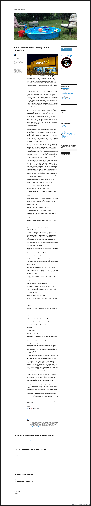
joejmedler (16, 57)
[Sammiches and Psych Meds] (69, 56)
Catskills (18, 67)
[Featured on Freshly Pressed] (66, 49)
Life (20, 69)
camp (19, 64)
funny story (20, 68)
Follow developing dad (68, 143)
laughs (18, 69)
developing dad (20, 8)
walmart (20, 73)
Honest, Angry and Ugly (66, 137)
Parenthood (16, 61)
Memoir (20, 60)
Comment (54, 462)
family (15, 60)
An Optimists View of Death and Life (68, 133)
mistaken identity (17, 70)
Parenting (18, 62)
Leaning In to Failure (65, 131)
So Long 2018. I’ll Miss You (66, 96)
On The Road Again (65, 136)
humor (17, 60)
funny (17, 68)
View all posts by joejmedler (34, 426)
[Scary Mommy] (69, 55)
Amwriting (16, 64)
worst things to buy (19, 74)
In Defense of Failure (65, 88)
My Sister (63, 125)
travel (17, 73)
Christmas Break (65, 91)
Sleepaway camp (17, 71)
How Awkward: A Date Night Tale (67, 93)
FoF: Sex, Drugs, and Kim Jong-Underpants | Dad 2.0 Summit (31, 440)
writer (15, 75)
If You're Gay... (64, 126)
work (15, 74)
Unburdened (64, 132)
